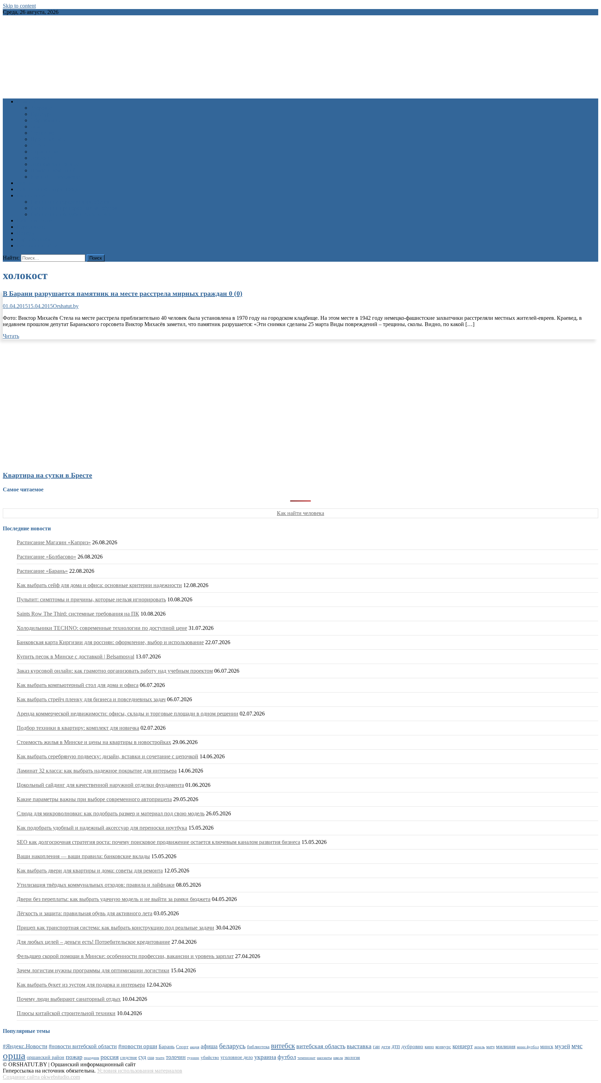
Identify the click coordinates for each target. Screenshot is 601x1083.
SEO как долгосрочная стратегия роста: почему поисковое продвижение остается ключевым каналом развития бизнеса (158, 842)
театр (160, 1058)
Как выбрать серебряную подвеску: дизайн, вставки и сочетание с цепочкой (107, 756)
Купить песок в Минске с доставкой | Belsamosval (75, 656)
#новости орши (137, 1046)
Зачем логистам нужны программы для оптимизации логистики (93, 970)
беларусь (232, 1046)
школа (338, 1058)
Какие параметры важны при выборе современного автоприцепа (94, 799)
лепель (479, 1047)
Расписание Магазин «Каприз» (54, 542)
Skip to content (19, 6)
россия (110, 1056)
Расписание (31, 195)
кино (429, 1046)
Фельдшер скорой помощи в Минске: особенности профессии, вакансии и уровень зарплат (125, 956)
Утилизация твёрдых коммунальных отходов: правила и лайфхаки (96, 885)
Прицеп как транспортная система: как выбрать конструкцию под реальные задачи (115, 928)
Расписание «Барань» (42, 571)
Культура (41, 114)
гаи (376, 1046)
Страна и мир (47, 152)
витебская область (320, 1046)
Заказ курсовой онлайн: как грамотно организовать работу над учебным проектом (115, 671)
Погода (25, 233)
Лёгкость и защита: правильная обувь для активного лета (84, 913)
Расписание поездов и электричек (71, 214)
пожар (74, 1056)
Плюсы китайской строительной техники (66, 1013)
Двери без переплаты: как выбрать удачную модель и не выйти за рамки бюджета (113, 899)
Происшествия (48, 139)
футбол (287, 1057)
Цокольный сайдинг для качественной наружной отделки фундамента (100, 785)
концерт (462, 1046)
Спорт (38, 145)
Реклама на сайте (37, 245)
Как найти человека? (55, 177)
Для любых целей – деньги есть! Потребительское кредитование (93, 942)
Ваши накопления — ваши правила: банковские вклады (83, 856)
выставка (359, 1046)
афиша (209, 1046)
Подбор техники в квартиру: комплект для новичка (78, 728)
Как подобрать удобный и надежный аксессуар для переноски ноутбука (102, 828)
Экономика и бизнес (55, 164)
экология (352, 1057)
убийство (210, 1057)
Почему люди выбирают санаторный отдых (69, 999)
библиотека (258, 1046)
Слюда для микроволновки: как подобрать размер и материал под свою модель (111, 813)
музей (562, 1046)
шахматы (324, 1058)
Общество (43, 133)
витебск (283, 1046)
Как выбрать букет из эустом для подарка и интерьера (81, 985)
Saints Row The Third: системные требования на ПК (78, 614)
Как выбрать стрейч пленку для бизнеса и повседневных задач (91, 699)
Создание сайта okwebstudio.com (41, 1077)
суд (142, 1057)
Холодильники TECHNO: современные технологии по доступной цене (102, 628)
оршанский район (45, 1057)
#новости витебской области (83, 1046)
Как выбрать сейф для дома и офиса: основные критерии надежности (99, 585)
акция (194, 1047)
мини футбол (528, 1047)
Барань (167, 1046)
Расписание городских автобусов (70, 202)
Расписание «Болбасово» (46, 557)
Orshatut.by (66, 306)
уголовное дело (237, 1057)
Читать (11, 336)
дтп (396, 1046)
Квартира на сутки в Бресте (47, 475)
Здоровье (41, 108)
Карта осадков (33, 239)
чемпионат (306, 1058)
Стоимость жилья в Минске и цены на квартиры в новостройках (94, 742)
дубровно (412, 1046)
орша (14, 1055)
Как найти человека (300, 513)
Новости (27, 101)
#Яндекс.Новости (25, 1046)
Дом (36, 126)
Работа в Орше (34, 220)
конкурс (443, 1046)
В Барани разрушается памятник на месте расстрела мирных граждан (122, 293)
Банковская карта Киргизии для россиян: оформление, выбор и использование (110, 642)
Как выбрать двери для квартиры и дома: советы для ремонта (90, 870)
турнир (193, 1058)
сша (150, 1058)
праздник (91, 1058)
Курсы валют (32, 227)
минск (546, 1046)
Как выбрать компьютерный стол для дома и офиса (77, 685)
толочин (176, 1057)
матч (490, 1047)
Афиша (25, 183)
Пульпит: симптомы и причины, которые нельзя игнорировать (91, 599)
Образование (46, 120)
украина (265, 1056)
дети (385, 1046)
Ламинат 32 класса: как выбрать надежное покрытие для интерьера (97, 771)
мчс (577, 1046)
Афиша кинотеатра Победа (49, 189)
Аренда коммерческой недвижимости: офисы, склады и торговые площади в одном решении (127, 714)
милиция (505, 1046)
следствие (128, 1057)
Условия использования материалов (139, 1071)
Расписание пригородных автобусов (74, 208)
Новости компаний (53, 170)
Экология (42, 158)
